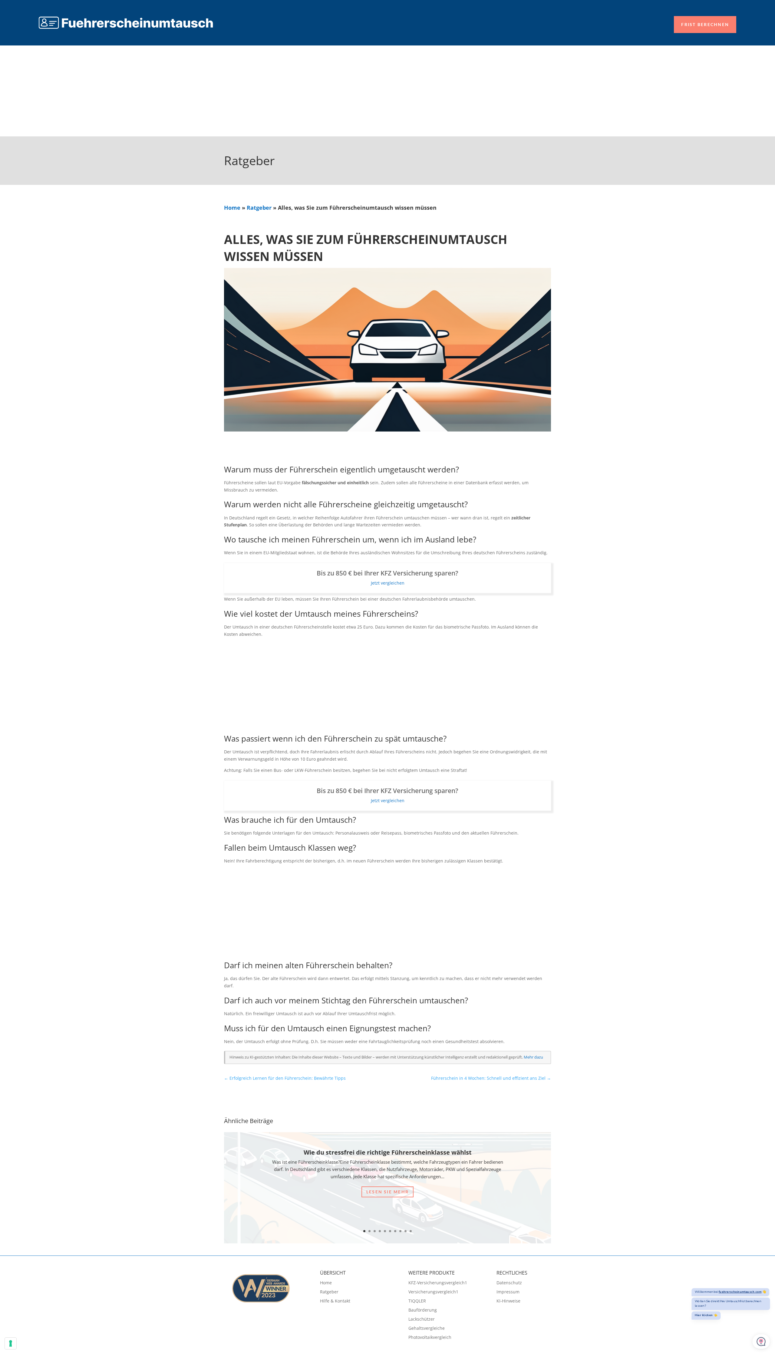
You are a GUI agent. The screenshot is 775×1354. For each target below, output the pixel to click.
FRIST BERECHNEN (705, 24)
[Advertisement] (387, 90)
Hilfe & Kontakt (335, 1301)
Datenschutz (509, 1283)
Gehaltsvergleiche (426, 1328)
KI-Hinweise (508, 1301)
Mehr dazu (533, 1057)
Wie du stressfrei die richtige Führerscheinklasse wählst (388, 1152)
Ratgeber (259, 207)
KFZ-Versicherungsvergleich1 (437, 1283)
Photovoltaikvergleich (429, 1337)
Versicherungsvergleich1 (433, 1292)
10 (411, 1231)
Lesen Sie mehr (387, 1191)
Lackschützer (421, 1319)
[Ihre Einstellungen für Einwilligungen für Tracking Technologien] (10, 1343)
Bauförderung (422, 1310)
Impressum (507, 1292)
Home (232, 207)
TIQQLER (417, 1301)
